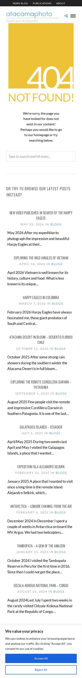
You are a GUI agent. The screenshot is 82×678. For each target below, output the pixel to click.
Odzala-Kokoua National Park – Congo (41, 585)
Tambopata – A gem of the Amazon (41, 545)
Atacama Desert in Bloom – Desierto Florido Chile (41, 340)
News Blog (20, 3)
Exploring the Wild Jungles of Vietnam (41, 257)
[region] (41, 651)
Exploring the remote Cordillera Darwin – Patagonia (41, 384)
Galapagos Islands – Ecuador (41, 427)
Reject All (41, 669)
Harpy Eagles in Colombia (41, 297)
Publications (42, 3)
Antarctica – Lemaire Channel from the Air (41, 506)
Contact (52, 9)
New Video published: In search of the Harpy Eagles (41, 215)
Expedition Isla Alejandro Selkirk (41, 466)
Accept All (41, 658)
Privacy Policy (30, 9)
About (60, 3)
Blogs (55, 224)
